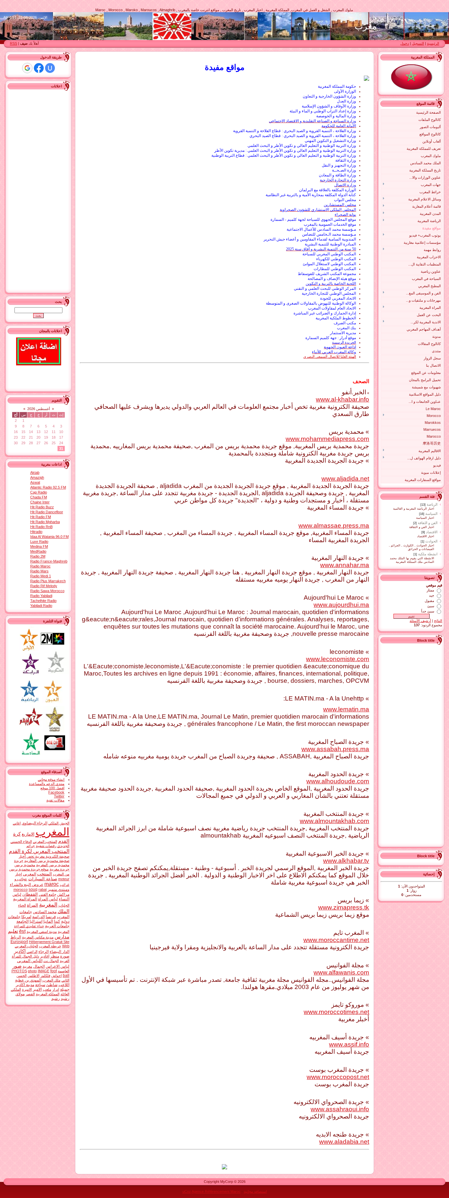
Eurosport (19, 941)
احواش (56, 976)
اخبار (18, 874)
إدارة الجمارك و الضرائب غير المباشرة (325, 313)
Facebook (56, 792)
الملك (63, 911)
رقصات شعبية (46, 846)
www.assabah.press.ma (335, 749)
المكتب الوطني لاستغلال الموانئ (329, 264)
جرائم (30, 846)
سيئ (430, 606)
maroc (51, 884)
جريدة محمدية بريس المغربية (41, 863)
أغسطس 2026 (38, 409)
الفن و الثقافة (427, 523)
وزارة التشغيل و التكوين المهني (330, 140)
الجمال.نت (51, 961)
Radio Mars (39, 571)
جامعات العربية (57, 926)
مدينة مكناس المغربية (38, 937)
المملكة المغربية (47, 994)
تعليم (13, 931)
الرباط (16, 937)
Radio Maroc (40, 566)
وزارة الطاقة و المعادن (337, 175)
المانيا (48, 921)
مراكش (63, 894)
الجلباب (64, 905)
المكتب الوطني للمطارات (335, 268)
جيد (431, 595)
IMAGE (43, 971)
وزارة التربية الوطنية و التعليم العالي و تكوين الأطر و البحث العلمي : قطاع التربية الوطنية (283, 155)
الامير (37, 989)
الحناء (22, 905)
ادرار (55, 989)
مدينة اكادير (25, 984)
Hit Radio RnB (41, 527)
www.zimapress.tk (343, 907)
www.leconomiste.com (337, 659)
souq (33, 889)
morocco (20, 889)
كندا (57, 921)
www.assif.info (349, 1044)
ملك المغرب (51, 980)
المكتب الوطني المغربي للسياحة (329, 254)
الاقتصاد (431, 532)
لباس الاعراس (57, 966)
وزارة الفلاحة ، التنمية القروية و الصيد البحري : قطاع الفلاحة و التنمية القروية (294, 130)
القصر (30, 994)
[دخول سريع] (50, 68)
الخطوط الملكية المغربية (336, 318)
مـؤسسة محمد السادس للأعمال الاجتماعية (321, 229)
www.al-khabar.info (342, 399)
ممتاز (430, 590)
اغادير (44, 956)
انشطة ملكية (427, 554)
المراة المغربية (25, 899)
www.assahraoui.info (340, 1109)
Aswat (35, 482)
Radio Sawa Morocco (47, 591)
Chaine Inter (40, 502)
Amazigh (37, 477)
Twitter (59, 796)
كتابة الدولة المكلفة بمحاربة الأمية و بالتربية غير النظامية (311, 195)
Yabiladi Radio (41, 606)
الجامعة (22, 921)
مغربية (27, 966)
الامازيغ (28, 834)
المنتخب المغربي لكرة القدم (39, 851)
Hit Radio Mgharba (45, 522)
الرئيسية (433, 43)
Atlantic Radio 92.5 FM (48, 487)
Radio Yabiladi (41, 596)
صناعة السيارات (42, 878)
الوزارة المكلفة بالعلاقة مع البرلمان (327, 190)
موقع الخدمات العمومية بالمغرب (330, 224)
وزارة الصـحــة (344, 170)
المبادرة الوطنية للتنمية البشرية (330, 244)
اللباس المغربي (29, 960)
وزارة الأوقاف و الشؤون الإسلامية (329, 106)
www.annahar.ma (344, 565)
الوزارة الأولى (345, 91)
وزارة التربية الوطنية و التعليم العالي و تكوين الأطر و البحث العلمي (302, 145)
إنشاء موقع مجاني (51, 779)
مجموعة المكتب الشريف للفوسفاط (327, 273)
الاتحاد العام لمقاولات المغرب (332, 308)
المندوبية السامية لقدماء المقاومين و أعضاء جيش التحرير (310, 239)
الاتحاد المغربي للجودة (338, 298)
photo (32, 971)
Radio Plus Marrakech (48, 581)
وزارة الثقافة (345, 160)
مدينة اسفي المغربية (42, 931)
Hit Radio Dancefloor (46, 512)
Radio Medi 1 (40, 576)
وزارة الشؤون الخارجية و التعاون (329, 96)
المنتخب (44, 873)
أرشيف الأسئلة (420, 621)
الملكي (16, 989)
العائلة (64, 994)
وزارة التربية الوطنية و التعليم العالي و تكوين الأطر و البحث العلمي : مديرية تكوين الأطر (285, 150)
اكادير (20, 951)
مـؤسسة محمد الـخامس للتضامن (329, 234)
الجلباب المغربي (26, 946)
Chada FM (38, 497)
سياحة (40, 984)
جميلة (64, 989)
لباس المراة (48, 899)
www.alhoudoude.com (337, 781)
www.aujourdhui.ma (341, 604)
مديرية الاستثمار (343, 333)
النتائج (438, 621)
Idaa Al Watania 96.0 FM (49, 537)
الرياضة (432, 504)
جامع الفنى (47, 894)
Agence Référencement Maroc (216, 1191)
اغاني (17, 823)
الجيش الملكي (58, 823)
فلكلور (45, 976)
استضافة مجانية (255, 1191)
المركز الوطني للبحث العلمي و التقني (325, 288)
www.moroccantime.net (336, 939)
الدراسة (38, 916)
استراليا (36, 921)
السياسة (431, 514)
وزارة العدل (346, 101)
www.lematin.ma (346, 709)
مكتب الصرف (345, 323)
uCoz (186, 1191)
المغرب (52, 832)
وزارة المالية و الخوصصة (336, 116)
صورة (64, 956)
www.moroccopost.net (338, 1076)
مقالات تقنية (55, 800)
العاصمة (63, 971)
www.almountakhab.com (334, 821)
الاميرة (27, 989)
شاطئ (52, 984)
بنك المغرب (346, 328)
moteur (63, 879)
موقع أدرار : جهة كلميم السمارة (330, 337)
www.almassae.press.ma (333, 525)
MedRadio (38, 551)
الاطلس (33, 976)
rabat (42, 889)
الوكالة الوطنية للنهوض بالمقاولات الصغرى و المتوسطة (311, 303)
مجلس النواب (345, 199)
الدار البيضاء (59, 951)
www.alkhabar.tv (346, 860)
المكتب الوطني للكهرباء (336, 259)
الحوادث (431, 541)
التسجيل (418, 43)
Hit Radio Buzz (42, 507)
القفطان (30, 894)
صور (17, 966)
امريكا (26, 916)
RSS (13, 43)
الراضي (32, 952)
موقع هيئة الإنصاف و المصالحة (332, 278)
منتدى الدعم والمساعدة (46, 784)
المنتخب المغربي (45, 841)
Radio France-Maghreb (48, 561)
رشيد (55, 998)
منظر (54, 956)
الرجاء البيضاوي (34, 823)
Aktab (34, 472)
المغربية (48, 904)
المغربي (29, 874)
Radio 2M (37, 556)
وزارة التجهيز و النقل (339, 165)
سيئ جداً (427, 611)
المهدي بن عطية (28, 980)
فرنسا (51, 916)
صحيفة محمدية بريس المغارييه (46, 861)
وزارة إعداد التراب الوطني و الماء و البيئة (323, 111)
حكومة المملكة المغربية (337, 86)
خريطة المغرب (50, 946)
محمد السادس (45, 912)
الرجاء (43, 951)
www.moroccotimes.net (336, 1011)
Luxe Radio (39, 541)
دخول (404, 43)
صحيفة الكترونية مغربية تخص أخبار (44, 856)
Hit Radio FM (40, 517)
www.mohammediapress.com (327, 438)
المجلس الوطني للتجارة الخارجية (329, 293)
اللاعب (64, 984)
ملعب (47, 989)
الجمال (39, 966)
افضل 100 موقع (52, 788)
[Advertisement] (416, 744)
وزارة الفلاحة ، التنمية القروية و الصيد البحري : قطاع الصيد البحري (302, 135)
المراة (32, 905)
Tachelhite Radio (43, 601)
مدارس (62, 936)
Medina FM (39, 546)
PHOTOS (19, 971)
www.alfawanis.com (341, 972)
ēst (22, 931)
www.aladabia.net (344, 1141)
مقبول (429, 601)
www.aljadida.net (345, 478)
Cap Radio (38, 492)
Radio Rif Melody (43, 586)
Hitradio (36, 532)
